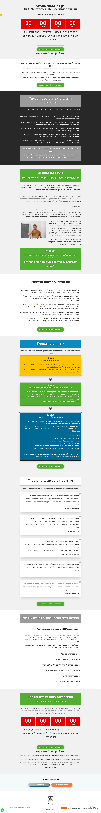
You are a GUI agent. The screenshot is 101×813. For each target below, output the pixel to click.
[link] (1, 15)
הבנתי (64, 808)
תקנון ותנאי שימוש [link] (20, 807)
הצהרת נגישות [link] (13, 807)
